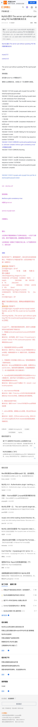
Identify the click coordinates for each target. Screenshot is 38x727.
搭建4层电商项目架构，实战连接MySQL (14, 669)
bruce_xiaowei (5, 479)
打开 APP (32, 2)
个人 (35, 11)
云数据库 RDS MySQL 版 (15, 429)
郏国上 (3, 556)
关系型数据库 (11, 432)
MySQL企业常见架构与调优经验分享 (13, 627)
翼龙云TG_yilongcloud (7, 579)
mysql (3, 686)
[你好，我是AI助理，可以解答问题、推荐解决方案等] (27, 7)
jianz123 (4, 523)
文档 (3, 708)
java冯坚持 (4, 512)
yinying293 (4, 501)
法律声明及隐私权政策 (8, 715)
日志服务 (27, 429)
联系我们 (19, 704)
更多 (3, 650)
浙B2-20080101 (20, 719)
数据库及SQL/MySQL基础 (9, 642)
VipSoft (3, 490)
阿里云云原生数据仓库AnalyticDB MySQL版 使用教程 (18, 630)
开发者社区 (8, 708)
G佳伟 (3, 534)
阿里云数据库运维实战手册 (10, 662)
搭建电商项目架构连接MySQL (11, 666)
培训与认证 (20, 708)
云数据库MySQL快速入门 (9, 645)
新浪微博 (11, 698)
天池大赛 (14, 708)
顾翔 (3, 567)
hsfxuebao (4, 545)
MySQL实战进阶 (7, 634)
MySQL (20, 432)
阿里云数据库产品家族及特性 (10, 638)
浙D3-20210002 (19, 722)
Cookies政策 (18, 715)
